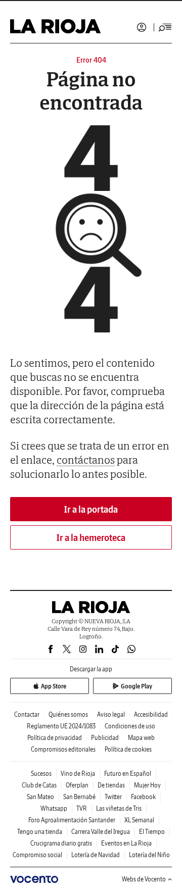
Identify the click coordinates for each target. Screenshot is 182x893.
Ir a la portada (91, 509)
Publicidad (105, 737)
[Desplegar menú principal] (165, 27)
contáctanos (86, 460)
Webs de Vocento (144, 879)
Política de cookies (128, 749)
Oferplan (77, 785)
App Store (53, 686)
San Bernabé (79, 797)
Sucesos (41, 773)
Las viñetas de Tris (119, 808)
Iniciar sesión (141, 27)
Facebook (143, 797)
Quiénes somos (68, 714)
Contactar (26, 714)
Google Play (136, 686)
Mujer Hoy (147, 785)
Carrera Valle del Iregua (100, 831)
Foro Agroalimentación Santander (71, 820)
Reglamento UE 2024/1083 (61, 726)
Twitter (113, 797)
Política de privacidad (54, 737)
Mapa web (141, 737)
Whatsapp (53, 808)
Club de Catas (39, 785)
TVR (81, 808)
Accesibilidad (151, 714)
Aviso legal (111, 714)
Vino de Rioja (78, 773)
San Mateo (40, 797)
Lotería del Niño (149, 855)
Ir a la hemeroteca (91, 537)
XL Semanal (139, 820)
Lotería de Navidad (95, 855)
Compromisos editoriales (63, 749)
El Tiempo (152, 831)
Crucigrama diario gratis (61, 843)
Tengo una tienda (39, 831)
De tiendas (111, 785)
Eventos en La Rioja (126, 843)
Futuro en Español (127, 773)
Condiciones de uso (130, 726)
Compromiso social (37, 855)
